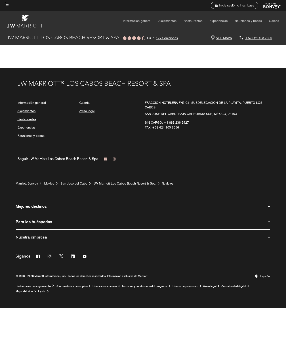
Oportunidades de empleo (72, 286)
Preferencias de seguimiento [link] (33, 286)
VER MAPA (224, 38)
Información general (137, 21)
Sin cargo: (167, 122)
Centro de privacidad (185, 286)
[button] (234, 5)
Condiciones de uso (105, 286)
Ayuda (42, 291)
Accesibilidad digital (233, 286)
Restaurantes (193, 21)
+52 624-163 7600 (258, 38)
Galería (274, 21)
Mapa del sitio (24, 291)
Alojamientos (167, 21)
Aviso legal (87, 111)
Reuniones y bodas (248, 21)
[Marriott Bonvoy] (269, 5)
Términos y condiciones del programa (145, 286)
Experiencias (219, 21)
